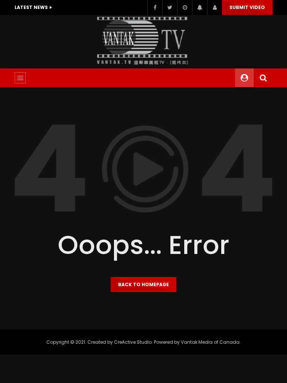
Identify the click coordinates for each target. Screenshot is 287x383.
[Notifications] (199, 7)
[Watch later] (184, 7)
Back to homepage (143, 284)
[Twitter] (169, 7)
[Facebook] (154, 7)
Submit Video (247, 7)
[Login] (214, 7)
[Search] (263, 77)
